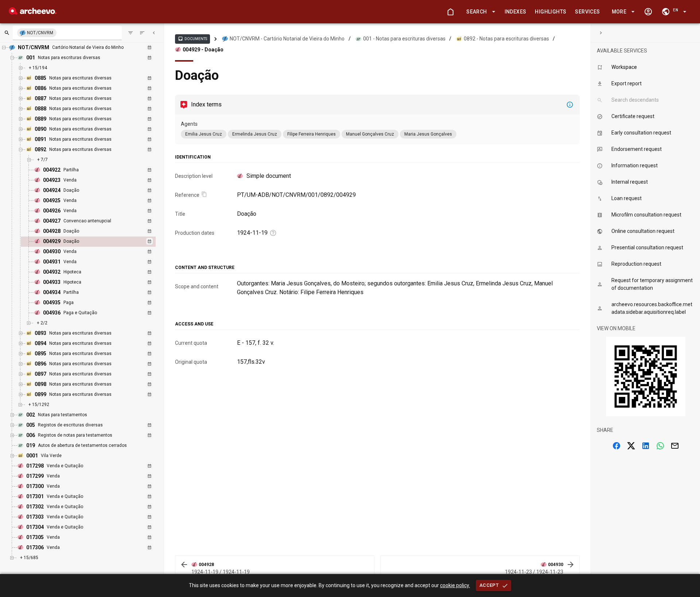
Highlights (550, 12)
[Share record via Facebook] (616, 445)
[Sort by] (130, 33)
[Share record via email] (675, 445)
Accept (489, 585)
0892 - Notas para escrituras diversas (506, 39)
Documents (192, 38)
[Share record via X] (631, 445)
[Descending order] (142, 33)
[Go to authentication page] (648, 11)
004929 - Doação (203, 49)
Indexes (515, 12)
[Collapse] (154, 33)
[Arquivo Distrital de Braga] (33, 12)
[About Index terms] (569, 104)
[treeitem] (96, 242)
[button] (479, 12)
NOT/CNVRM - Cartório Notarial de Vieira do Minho (287, 39)
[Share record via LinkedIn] (645, 445)
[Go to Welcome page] (450, 11)
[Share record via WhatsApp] (660, 445)
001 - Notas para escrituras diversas (404, 39)
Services (587, 12)
